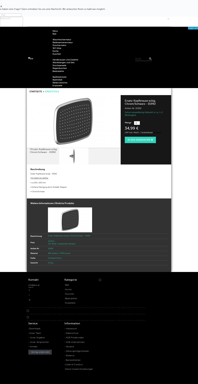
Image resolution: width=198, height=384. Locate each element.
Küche (68, 289)
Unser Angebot (37, 338)
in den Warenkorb (140, 140)
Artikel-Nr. (130, 108)
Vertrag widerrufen (40, 352)
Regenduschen (60, 68)
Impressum (71, 329)
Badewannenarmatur (63, 42)
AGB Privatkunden (74, 338)
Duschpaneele (59, 65)
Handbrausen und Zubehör (65, 60)
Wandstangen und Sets (63, 62)
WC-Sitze (57, 48)
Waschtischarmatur (62, 39)
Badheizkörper (60, 77)
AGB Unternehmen (75, 342)
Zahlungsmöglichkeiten (77, 351)
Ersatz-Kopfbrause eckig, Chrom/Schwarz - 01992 (69, 236)
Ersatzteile (70, 303)
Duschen (69, 294)
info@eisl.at (33, 285)
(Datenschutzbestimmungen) (157, 308)
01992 (50, 248)
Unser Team (35, 333)
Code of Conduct (74, 364)
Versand (157, 132)
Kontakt (33, 346)
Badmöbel (57, 80)
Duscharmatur (59, 45)
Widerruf (69, 355)
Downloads (34, 329)
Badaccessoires (60, 82)
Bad (67, 285)
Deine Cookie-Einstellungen (79, 369)
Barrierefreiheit (73, 360)
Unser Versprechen (39, 342)
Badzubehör (71, 298)
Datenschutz (71, 333)
